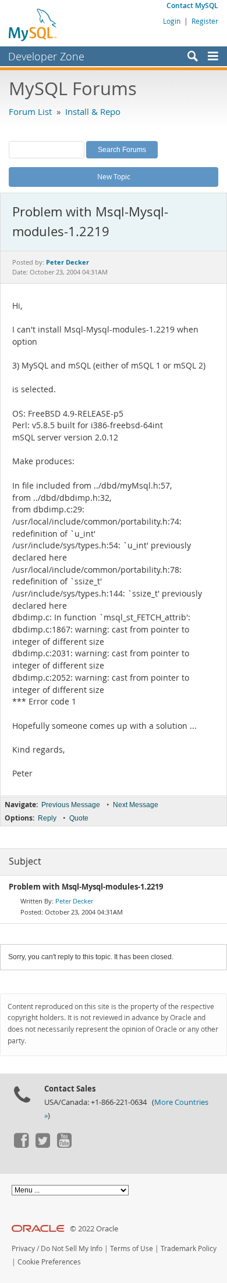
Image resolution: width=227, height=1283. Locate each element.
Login (171, 21)
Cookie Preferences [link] (49, 1261)
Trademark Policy (189, 1248)
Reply (47, 818)
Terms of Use (131, 1248)
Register (204, 21)
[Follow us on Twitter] (42, 1145)
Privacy (23, 1248)
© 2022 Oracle (94, 1229)
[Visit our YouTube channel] (64, 1145)
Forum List (30, 111)
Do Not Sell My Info (71, 1248)
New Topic (113, 176)
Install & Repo (92, 111)
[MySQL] (33, 24)
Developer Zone (46, 56)
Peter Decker (74, 901)
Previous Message (70, 805)
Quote (78, 818)
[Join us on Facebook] (21, 1145)
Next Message (135, 805)
